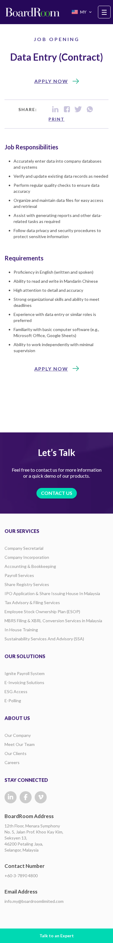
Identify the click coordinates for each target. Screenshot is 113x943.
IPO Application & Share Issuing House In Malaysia (52, 593)
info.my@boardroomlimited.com (34, 901)
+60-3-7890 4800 (21, 875)
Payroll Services (19, 575)
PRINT (56, 119)
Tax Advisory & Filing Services (32, 602)
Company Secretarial (24, 548)
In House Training (21, 629)
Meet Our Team (20, 744)
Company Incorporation (27, 557)
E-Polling (13, 700)
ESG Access (16, 691)
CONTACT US (56, 493)
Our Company (18, 735)
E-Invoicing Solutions (24, 682)
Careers (12, 762)
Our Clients (16, 753)
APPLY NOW (51, 81)
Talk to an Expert (56, 935)
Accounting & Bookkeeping (30, 566)
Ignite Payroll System (25, 673)
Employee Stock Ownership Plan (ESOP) (42, 611)
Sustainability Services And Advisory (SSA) (44, 638)
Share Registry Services (27, 584)
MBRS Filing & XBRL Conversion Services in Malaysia (53, 620)
